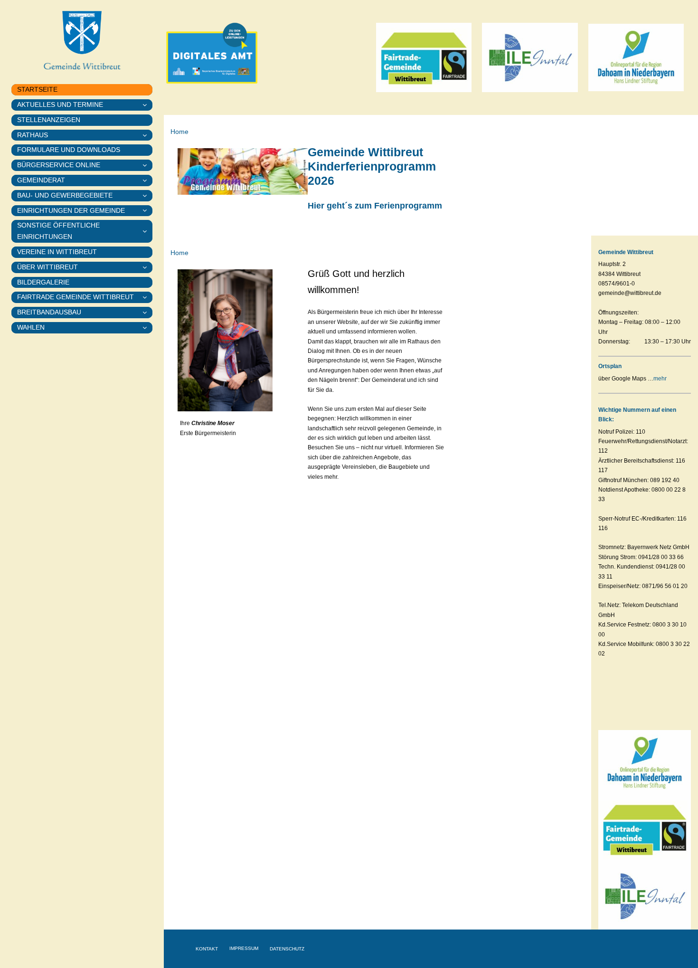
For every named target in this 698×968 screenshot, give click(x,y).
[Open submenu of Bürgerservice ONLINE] (147, 165)
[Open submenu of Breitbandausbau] (147, 312)
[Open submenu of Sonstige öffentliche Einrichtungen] (147, 231)
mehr (660, 378)
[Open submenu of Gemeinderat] (147, 180)
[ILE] (530, 25)
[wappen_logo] (82, 13)
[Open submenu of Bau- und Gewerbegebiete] (147, 195)
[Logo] (636, 26)
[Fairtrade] (424, 25)
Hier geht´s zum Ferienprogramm (375, 205)
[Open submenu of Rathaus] (147, 135)
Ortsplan (610, 366)
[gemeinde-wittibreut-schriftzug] (82, 61)
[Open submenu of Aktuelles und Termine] (147, 105)
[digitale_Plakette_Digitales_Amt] (212, 12)
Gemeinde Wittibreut (625, 252)
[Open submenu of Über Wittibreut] (147, 267)
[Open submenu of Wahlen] (147, 327)
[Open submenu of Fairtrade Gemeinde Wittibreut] (147, 297)
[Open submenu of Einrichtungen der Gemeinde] (147, 211)
